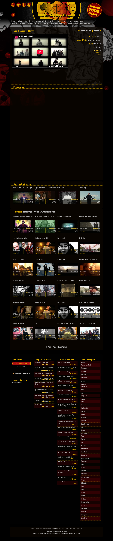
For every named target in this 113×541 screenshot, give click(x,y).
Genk (82, 401)
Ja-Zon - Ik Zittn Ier (40, 259)
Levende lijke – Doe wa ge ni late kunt (44, 395)
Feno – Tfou (38, 323)
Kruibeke (83, 445)
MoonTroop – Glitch (39, 400)
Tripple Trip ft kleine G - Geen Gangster (23, 188)
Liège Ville (84, 396)
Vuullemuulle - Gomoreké (19, 302)
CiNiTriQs (78, 533)
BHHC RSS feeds (29, 4)
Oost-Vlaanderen (85, 434)
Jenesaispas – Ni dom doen (41, 362)
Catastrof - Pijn (61, 259)
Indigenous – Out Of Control (65, 437)
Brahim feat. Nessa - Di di (41, 238)
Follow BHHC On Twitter (18, 4)
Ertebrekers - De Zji (40, 281)
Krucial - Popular (61, 238)
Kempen (83, 414)
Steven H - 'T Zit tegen (18, 259)
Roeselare (84, 508)
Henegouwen (84, 384)
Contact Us (79, 529)
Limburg (83, 399)
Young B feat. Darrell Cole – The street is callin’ (66, 416)
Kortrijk (83, 499)
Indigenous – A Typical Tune (65, 390)
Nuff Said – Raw (61, 462)
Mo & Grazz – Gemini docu (64, 395)
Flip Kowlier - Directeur (18, 281)
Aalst (82, 436)
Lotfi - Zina (82, 238)
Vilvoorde (84, 474)
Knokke (83, 496)
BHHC (57, 9)
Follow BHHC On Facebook (24, 4)
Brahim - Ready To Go (84, 281)
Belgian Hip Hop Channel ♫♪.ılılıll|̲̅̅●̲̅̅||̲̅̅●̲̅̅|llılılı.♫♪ (50, 533)
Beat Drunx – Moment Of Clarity (66, 457)
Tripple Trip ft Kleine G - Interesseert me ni (45, 188)
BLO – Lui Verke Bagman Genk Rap (66, 428)
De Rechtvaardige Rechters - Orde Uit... (45, 217)
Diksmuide (84, 483)
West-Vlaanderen (96, 40)
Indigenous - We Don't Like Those (65, 323)
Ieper (82, 489)
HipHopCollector (22, 373)
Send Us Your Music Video (58, 529)
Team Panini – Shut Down (64, 452)
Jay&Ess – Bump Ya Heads (64, 362)
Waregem (84, 515)
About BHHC (72, 529)
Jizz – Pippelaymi (62, 477)
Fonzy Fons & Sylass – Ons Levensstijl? (67, 441)
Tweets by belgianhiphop (16, 382)
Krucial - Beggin (61, 302)
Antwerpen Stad (86, 365)
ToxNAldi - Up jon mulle (18, 323)
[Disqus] (57, 112)
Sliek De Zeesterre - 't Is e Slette (65, 281)
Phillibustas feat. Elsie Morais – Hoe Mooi (67, 447)
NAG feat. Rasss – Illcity (64, 372)
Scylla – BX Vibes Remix (63, 482)
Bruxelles (83, 381)
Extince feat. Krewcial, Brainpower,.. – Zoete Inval (67, 471)
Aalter (83, 439)
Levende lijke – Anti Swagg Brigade (43, 373)
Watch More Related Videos (57, 347)
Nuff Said (99, 37)
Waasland (84, 452)
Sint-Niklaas (84, 449)
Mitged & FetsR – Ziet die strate (66, 376)
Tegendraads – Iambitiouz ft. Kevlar (44, 378)
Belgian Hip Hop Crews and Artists (43, 529)
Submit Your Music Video (94, 10)
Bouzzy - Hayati (83, 188)
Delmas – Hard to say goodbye (65, 385)
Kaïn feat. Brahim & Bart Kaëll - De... (88, 259)
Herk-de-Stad (85, 408)
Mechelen (84, 368)
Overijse (83, 470)
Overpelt (83, 421)
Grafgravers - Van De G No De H (87, 302)
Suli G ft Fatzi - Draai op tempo (87, 323)
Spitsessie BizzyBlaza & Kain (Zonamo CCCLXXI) (44, 383)
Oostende (84, 505)
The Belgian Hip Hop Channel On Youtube (13, 4)
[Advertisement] (56, 79)
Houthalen (84, 411)
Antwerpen (83, 362)
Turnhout (84, 374)
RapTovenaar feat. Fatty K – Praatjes (67, 367)
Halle (82, 464)
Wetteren (84, 455)
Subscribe (21, 367)
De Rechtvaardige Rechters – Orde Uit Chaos (44, 390)
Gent (82, 442)
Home (32, 529)
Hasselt (83, 405)
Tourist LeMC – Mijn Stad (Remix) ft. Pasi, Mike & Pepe (67, 405)
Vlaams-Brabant (85, 459)
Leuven (83, 467)
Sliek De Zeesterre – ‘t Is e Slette (66, 399)
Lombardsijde (85, 502)
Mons (82, 390)
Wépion (83, 430)
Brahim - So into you (40, 302)
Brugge (89, 40)
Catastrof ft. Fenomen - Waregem (88, 217)
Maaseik (83, 417)
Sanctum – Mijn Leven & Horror (65, 432)
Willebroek (84, 377)
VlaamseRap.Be (58, 531)
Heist (82, 486)
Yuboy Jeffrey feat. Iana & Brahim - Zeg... (23, 217)
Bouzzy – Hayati (39, 405)
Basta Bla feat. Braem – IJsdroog (66, 466)
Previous (86, 30)
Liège (82, 393)
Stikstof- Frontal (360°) (64, 410)
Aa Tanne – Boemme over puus (65, 381)
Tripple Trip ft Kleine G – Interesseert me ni (44, 368)
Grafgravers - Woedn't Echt (64, 217)
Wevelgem (84, 518)
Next (96, 30)
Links (67, 529)
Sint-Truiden (85, 424)
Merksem (83, 371)
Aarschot (84, 461)
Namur (82, 428)
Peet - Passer (60, 188)
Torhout (83, 511)
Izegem (83, 492)
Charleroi (84, 386)
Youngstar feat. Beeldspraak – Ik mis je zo (67, 422)
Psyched (65, 531)
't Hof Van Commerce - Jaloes (20, 238)
